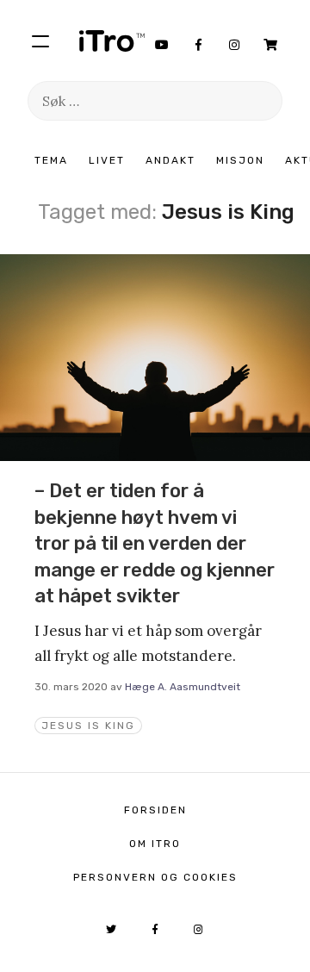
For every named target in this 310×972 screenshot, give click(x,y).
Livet (107, 160)
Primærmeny (40, 40)
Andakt (170, 160)
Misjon (240, 160)
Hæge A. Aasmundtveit (182, 687)
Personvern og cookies (155, 877)
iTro (112, 40)
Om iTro (155, 844)
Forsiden (155, 810)
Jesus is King (88, 726)
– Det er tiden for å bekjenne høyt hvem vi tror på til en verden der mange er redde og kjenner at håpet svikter (154, 543)
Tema (51, 160)
